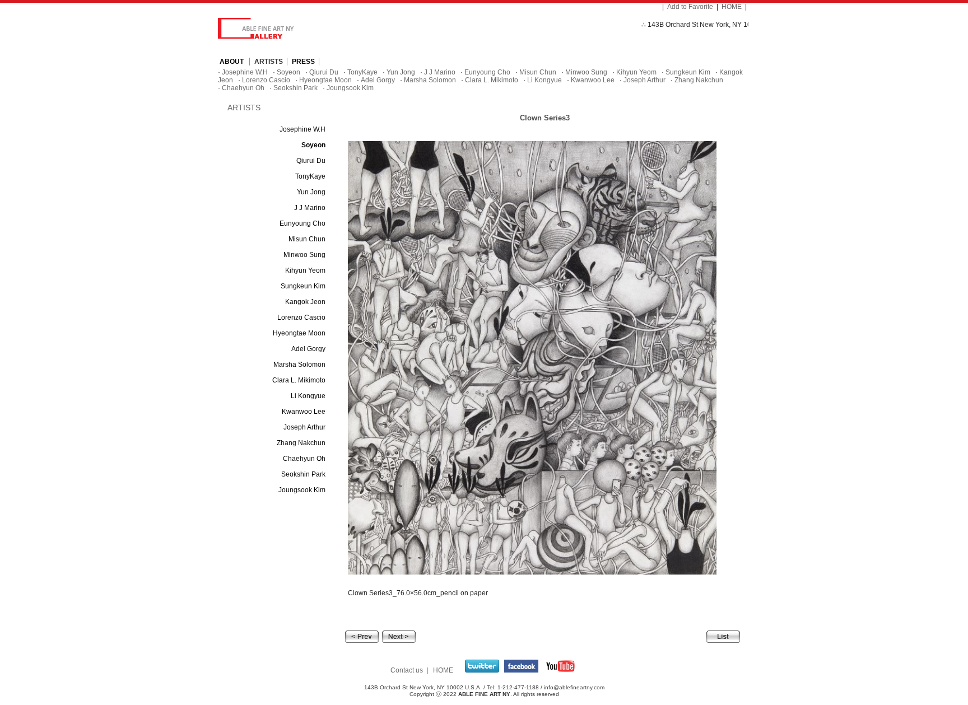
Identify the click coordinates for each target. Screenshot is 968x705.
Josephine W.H (245, 72)
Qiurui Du (323, 72)
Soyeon (288, 72)
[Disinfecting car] (399, 636)
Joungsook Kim (350, 88)
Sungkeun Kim (688, 72)
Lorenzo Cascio (266, 80)
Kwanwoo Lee (593, 80)
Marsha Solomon (430, 80)
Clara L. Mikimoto (491, 80)
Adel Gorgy (378, 80)
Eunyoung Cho (487, 72)
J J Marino (439, 72)
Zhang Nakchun (698, 80)
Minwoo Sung (586, 72)
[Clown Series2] (362, 636)
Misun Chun (537, 72)
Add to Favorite (690, 7)
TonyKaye (362, 72)
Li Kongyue (544, 80)
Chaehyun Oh (243, 88)
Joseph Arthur (644, 80)
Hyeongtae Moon (325, 80)
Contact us (406, 670)
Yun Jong (401, 72)
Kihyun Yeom (636, 72)
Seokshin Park (295, 88)
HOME (732, 7)
